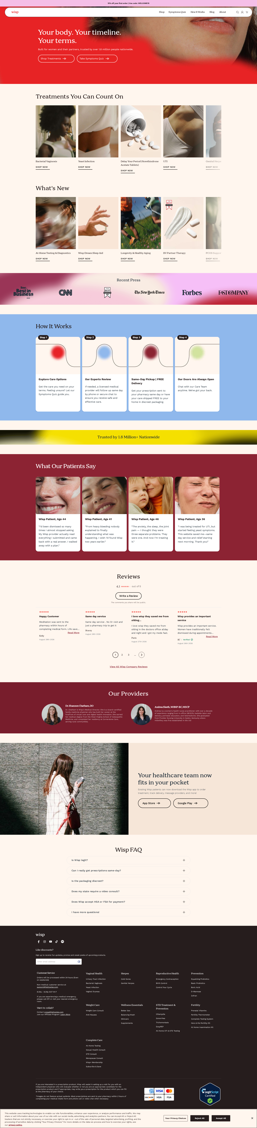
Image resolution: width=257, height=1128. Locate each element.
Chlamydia (160, 1014)
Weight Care (92, 1005)
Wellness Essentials (132, 1005)
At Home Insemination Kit (202, 1027)
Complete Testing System (202, 1019)
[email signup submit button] (79, 962)
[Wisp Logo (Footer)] (40, 935)
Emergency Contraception (167, 979)
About (222, 12)
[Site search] (237, 12)
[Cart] (247, 12)
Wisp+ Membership (94, 1062)
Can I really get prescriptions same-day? (96, 870)
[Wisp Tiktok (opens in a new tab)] (56, 942)
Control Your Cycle (164, 987)
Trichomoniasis (162, 1022)
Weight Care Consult (95, 1011)
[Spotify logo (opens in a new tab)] (62, 942)
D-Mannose (196, 992)
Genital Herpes (127, 983)
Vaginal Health (94, 974)
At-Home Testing (93, 1046)
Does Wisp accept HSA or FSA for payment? (98, 901)
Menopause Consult (94, 1058)
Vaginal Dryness (92, 992)
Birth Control (161, 983)
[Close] (252, 1118)
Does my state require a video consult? (95, 891)
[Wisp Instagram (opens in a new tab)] (45, 942)
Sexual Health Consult (95, 1050)
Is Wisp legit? (80, 860)
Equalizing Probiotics (200, 979)
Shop (162, 12)
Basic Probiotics (198, 983)
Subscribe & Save (93, 1067)
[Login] (242, 12)
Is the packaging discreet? (87, 881)
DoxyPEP (159, 1027)
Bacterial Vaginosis (94, 983)
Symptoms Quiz (177, 12)
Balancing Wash (128, 1015)
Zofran (194, 996)
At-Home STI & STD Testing (168, 1031)
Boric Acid (195, 987)
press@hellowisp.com (53, 1012)
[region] (128, 1118)
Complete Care (94, 1040)
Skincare (125, 1019)
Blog (212, 12)
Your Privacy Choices (175, 1118)
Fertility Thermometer (200, 1015)
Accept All (221, 1118)
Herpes (125, 974)
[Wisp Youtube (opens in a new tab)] (51, 942)
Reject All (199, 1118)
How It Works (198, 12)
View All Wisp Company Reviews (128, 666)
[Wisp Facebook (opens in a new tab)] (39, 942)
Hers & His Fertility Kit (200, 1023)
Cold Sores (126, 979)
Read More (73, 632)
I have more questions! (85, 912)
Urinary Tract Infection (96, 979)
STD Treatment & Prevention (165, 1007)
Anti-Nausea (91, 1015)
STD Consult (91, 1054)
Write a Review (128, 595)
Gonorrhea (160, 1018)
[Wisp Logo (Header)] (14, 12)
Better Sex (125, 1011)
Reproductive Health (167, 974)
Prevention (197, 974)
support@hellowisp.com (47, 987)
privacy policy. (15, 1125)
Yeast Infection (92, 987)
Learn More (65, 1014)
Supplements (127, 1023)
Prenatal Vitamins (198, 1011)
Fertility (195, 1005)
